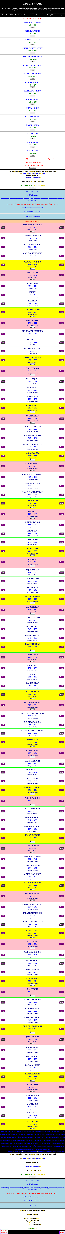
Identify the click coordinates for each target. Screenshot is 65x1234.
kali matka (24, 1131)
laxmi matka (14, 1151)
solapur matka (40, 1133)
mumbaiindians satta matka (7, 1143)
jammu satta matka (5, 1148)
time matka (51, 1131)
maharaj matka (10, 1133)
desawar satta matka (26, 1142)
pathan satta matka (41, 1140)
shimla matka (22, 1151)
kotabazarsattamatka (45, 1149)
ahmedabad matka (4, 1137)
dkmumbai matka (55, 1137)
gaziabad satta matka (18, 1143)
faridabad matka (22, 1134)
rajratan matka (13, 1136)
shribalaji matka (30, 1131)
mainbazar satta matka (23, 1149)
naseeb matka (60, 1151)
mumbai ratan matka (50, 1151)
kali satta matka (60, 1139)
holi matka (7, 1136)
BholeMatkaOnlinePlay (4, 1231)
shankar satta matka (42, 1139)
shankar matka (11, 1131)
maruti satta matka (50, 1140)
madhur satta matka (6, 1142)
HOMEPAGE (32, 1228)
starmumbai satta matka (6, 1146)
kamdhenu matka (13, 1137)
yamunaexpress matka (50, 1134)
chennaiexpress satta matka (40, 1143)
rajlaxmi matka (28, 1136)
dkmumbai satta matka (51, 1148)
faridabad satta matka (29, 1143)
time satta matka (32, 1140)
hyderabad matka (52, 1136)
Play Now (32, 231)
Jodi (3, 227)
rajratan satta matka (38, 1145)
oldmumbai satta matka (34, 1149)
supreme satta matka (37, 1146)
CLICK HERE (32, 167)
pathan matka (57, 1131)
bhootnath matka (41, 1134)
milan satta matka (21, 1145)
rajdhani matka (20, 1136)
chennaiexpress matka (31, 1134)
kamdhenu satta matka (59, 1146)
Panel (61, 227)
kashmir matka (47, 1137)
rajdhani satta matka (47, 1145)
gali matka (37, 1131)
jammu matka (21, 1137)
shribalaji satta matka (5, 1140)
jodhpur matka (6, 1151)
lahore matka (59, 1134)
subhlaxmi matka (44, 1131)
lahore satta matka (12, 1145)
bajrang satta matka (31, 1148)
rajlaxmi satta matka (57, 1145)
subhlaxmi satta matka (23, 1140)
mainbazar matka (8, 1139)
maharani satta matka (16, 1142)
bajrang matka (40, 1137)
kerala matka (4, 1131)
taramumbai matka (57, 1133)
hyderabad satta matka (27, 1146)
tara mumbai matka (39, 1151)
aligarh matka (44, 1136)
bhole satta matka (14, 1148)
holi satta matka (29, 1145)
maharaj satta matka (59, 1140)
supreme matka (60, 1136)
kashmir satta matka (41, 1148)
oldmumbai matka (17, 1139)
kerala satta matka (33, 1139)
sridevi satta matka (52, 1139)
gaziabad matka (14, 1134)
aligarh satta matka (17, 1146)
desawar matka (32, 1133)
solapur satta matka (35, 1142)
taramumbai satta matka (57, 1142)
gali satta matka (14, 1140)
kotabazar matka (25, 1139)
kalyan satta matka (22, 1148)
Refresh (32, 27)
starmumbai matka (36, 1136)
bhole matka (27, 1137)
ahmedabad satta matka (47, 1146)
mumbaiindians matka (5, 1134)
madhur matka (17, 1133)
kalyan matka (33, 1137)
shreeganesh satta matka (46, 1142)
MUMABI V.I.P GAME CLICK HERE (32, 166)
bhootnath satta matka (52, 1143)
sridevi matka (18, 1131)
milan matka (29, 1151)
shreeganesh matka (48, 1133)
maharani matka (25, 1133)
